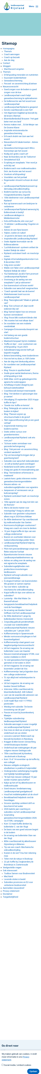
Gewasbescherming (13, 80)
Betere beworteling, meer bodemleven (21, 355)
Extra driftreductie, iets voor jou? (18, 221)
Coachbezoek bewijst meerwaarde (20, 391)
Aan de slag (9, 60)
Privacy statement (11, 891)
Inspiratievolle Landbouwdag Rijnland (20, 238)
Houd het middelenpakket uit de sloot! (21, 794)
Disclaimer (7, 894)
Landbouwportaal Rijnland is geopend (21, 107)
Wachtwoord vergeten (14, 69)
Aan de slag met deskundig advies (19, 361)
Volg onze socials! (12, 265)
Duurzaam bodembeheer (15, 78)
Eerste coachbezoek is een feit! (18, 110)
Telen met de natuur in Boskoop (18, 859)
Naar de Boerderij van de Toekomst (20, 157)
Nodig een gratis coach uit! (16, 154)
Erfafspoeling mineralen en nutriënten (21, 75)
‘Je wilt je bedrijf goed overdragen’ (19, 464)
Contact (6, 63)
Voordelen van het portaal (15, 177)
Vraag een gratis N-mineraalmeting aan (21, 470)
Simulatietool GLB (12, 159)
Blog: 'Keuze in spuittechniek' (17, 370)
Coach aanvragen (12, 54)
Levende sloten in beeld (14, 879)
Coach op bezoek (12, 57)
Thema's (8, 51)
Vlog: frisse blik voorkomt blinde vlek (20, 317)
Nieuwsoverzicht (10, 86)
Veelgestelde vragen (12, 867)
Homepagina (8, 48)
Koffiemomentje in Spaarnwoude (19, 633)
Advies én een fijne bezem (16, 230)
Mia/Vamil (8, 876)
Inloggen (7, 66)
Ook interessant (10, 870)
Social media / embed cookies (17, 1065)
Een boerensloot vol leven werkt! (18, 285)
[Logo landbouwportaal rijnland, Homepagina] (14, 3)
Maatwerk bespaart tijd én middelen (20, 341)
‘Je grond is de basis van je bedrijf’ (19, 236)
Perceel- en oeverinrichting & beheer (20, 83)
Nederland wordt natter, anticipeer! (19, 467)
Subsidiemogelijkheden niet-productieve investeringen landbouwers (17, 569)
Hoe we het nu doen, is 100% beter (19, 358)
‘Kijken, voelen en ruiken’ (15, 233)
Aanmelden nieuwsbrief (13, 888)
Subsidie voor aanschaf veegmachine (21, 288)
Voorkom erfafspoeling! (14, 174)
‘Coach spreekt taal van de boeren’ (19, 291)
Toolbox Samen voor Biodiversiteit (19, 873)
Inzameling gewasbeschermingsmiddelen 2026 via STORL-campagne (20, 818)
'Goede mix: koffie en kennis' (17, 405)
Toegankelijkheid (10, 897)
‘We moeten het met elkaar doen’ (18, 320)
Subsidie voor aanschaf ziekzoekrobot (21, 461)
